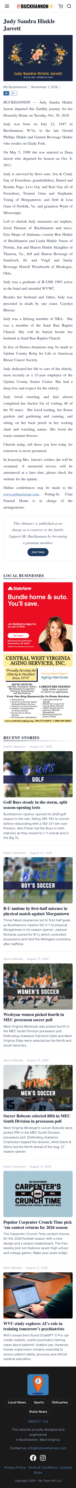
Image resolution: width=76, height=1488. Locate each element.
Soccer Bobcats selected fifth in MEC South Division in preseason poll (36, 1118)
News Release (12, 1267)
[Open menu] (7, 6)
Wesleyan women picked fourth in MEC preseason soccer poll (33, 1017)
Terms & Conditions (42, 1467)
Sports (39, 1402)
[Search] (69, 6)
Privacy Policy (14, 1467)
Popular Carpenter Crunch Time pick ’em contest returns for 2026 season (37, 1224)
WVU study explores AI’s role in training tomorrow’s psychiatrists (33, 1326)
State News (38, 1412)
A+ (13, 93)
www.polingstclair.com (21, 493)
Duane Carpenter (14, 746)
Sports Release (13, 959)
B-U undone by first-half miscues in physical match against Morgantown (36, 911)
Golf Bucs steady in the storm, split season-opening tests (35, 804)
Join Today (38, 552)
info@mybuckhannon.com (47, 1448)
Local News (17, 1402)
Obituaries (60, 1402)
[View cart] (60, 6)
